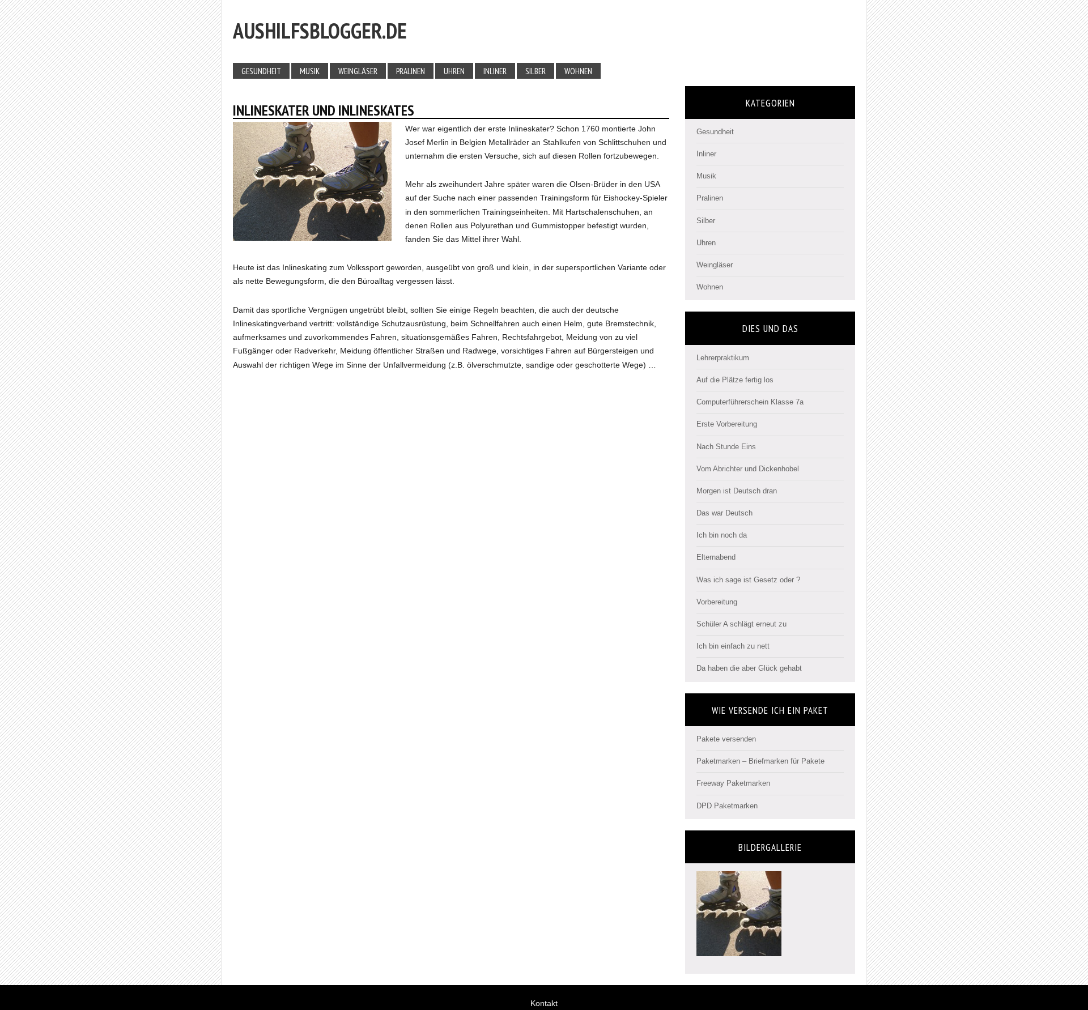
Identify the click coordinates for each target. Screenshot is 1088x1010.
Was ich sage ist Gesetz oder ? (748, 580)
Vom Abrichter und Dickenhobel (747, 468)
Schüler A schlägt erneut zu (741, 624)
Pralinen (709, 198)
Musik (706, 176)
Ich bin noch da (721, 535)
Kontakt (544, 1003)
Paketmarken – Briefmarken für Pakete (760, 761)
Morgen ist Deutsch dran (736, 491)
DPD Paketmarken (727, 806)
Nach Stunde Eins (726, 446)
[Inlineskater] (738, 951)
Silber (705, 220)
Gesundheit (715, 131)
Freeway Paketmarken (733, 783)
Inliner (706, 154)
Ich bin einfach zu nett (733, 646)
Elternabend (716, 557)
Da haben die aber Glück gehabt (749, 668)
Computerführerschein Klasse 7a (750, 402)
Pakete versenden (726, 739)
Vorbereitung (716, 602)
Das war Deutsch (724, 513)
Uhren (706, 242)
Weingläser (714, 265)
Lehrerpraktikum (722, 357)
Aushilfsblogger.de (320, 30)
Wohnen (709, 287)
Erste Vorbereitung (726, 424)
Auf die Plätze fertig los (735, 380)
